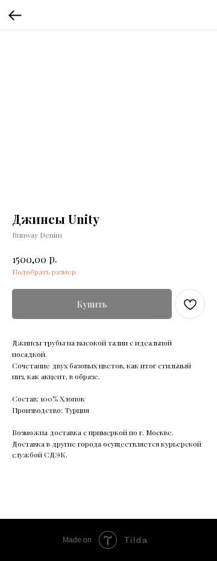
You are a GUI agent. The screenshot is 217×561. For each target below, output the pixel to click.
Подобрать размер (44, 271)
